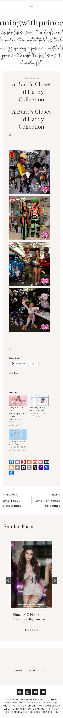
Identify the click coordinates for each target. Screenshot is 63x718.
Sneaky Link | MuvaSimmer (37, 409)
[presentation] (31, 574)
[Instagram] (28, 692)
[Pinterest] (35, 692)
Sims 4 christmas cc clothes (47, 500)
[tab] (25, 630)
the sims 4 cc (31, 78)
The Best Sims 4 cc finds (17, 443)
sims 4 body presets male (12, 500)
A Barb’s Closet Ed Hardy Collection (31, 119)
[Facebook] (20, 692)
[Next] (54, 580)
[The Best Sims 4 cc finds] (18, 434)
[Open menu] (31, 7)
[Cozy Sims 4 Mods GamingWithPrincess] (18, 400)
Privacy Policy (39, 670)
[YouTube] (43, 692)
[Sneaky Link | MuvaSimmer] (39, 400)
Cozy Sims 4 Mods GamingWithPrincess (17, 412)
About (18, 670)
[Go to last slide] (8, 580)
